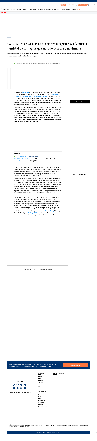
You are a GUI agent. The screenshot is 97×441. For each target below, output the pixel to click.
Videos (39, 396)
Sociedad (25, 9)
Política (13, 9)
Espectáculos (49, 9)
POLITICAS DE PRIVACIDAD (62, 425)
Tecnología (57, 9)
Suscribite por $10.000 (82, 4)
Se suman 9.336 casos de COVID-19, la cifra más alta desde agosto (45, 160)
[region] (48, 25)
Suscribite (75, 365)
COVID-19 (25, 92)
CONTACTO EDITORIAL (83, 425)
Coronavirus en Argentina (30, 269)
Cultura (40, 384)
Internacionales (34, 9)
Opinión (74, 9)
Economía (19, 9)
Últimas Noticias (42, 406)
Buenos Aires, (49, 211)
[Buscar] (58, 4)
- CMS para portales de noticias (50, 432)
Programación (42, 400)
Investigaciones (66, 9)
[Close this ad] (96, 433)
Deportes (42, 9)
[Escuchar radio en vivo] (71, 5)
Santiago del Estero (34, 213)
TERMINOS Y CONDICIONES (50, 425)
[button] (9, 70)
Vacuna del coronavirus (46, 269)
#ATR (39, 387)
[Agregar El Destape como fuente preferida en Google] (61, 60)
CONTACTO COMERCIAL (73, 425)
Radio (78, 9)
